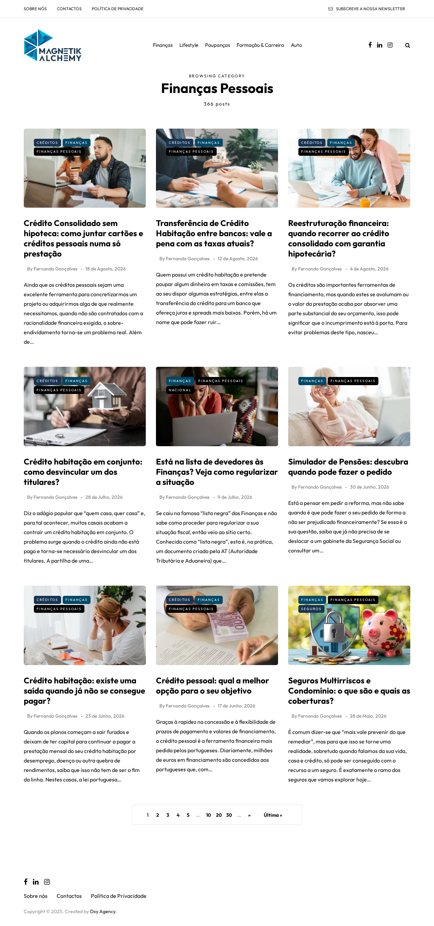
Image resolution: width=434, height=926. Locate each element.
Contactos (69, 8)
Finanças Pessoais (59, 151)
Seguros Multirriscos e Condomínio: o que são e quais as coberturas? (349, 690)
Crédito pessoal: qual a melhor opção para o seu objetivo (212, 685)
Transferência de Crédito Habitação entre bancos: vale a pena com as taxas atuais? (214, 233)
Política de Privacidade (117, 8)
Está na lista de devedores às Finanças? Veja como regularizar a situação (217, 471)
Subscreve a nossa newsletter (370, 8)
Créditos (47, 142)
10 (208, 815)
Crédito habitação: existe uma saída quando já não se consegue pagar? (84, 690)
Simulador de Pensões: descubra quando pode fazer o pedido (348, 466)
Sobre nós (35, 8)
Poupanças (217, 45)
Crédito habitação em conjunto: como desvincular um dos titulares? (83, 471)
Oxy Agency (102, 911)
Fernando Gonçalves (55, 269)
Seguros (311, 609)
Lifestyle (188, 45)
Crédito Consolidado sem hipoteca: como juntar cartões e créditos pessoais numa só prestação (83, 238)
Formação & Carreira (260, 45)
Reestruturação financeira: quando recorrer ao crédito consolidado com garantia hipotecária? (338, 238)
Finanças (163, 45)
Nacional (180, 390)
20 (219, 815)
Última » (273, 815)
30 (229, 815)
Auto (296, 45)
